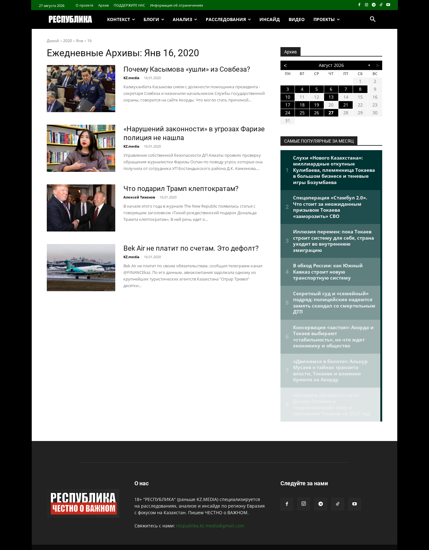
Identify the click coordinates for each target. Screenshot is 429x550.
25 (302, 113)
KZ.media (131, 77)
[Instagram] (366, 5)
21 (345, 105)
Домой (53, 40)
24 (287, 113)
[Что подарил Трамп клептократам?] (81, 207)
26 (316, 113)
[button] (372, 19)
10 (287, 97)
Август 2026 (331, 65)
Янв (79, 40)
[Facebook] (359, 5)
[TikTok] (380, 5)
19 (316, 105)
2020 (67, 40)
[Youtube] (388, 5)
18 (302, 105)
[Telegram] (373, 5)
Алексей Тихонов (139, 197)
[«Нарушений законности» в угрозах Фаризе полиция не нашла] (81, 148)
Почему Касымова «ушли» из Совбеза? (186, 69)
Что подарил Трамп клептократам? (180, 189)
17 (287, 105)
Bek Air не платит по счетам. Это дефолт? (190, 248)
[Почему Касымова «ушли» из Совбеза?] (81, 88)
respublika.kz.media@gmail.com (210, 526)
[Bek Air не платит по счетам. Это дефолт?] (81, 267)
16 (89, 40)
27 (331, 113)
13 (331, 97)
